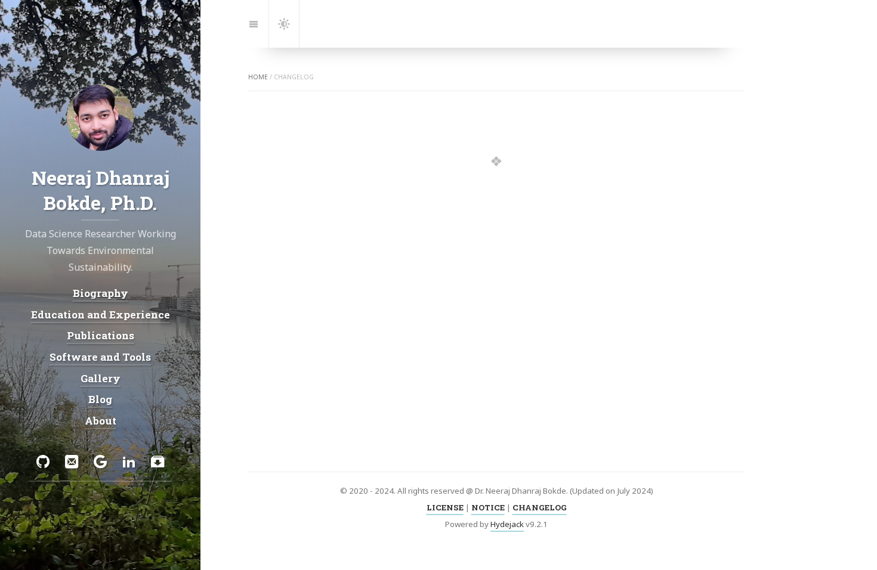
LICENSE (445, 507)
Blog (100, 399)
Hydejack (507, 524)
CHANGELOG (539, 507)
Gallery (101, 378)
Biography (100, 293)
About (100, 421)
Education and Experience (100, 314)
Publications (100, 335)
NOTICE (488, 507)
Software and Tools (100, 357)
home (258, 77)
